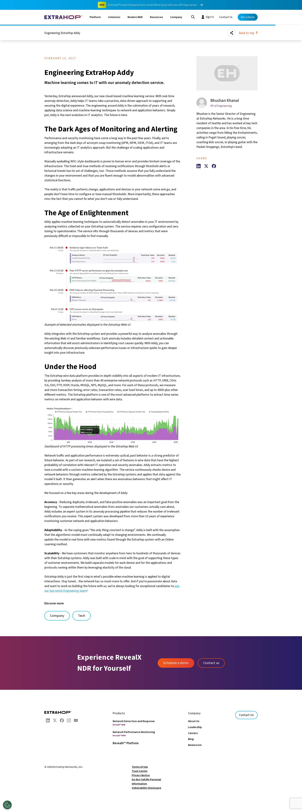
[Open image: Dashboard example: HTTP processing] (112, 425)
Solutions (114, 17)
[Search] (193, 17)
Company (176, 17)
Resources (156, 17)
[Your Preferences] (7, 805)
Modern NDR (135, 17)
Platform (95, 17)
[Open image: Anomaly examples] (112, 282)
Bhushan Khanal (224, 100)
